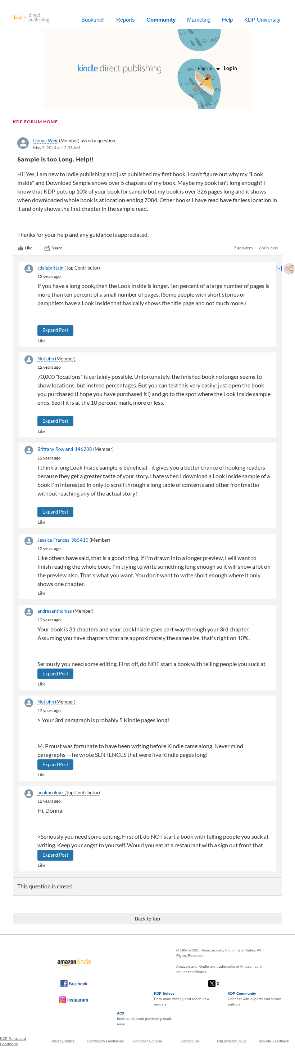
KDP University (262, 20)
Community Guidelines (105, 1041)
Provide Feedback (274, 1041)
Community (161, 20)
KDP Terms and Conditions (13, 1041)
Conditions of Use (147, 1041)
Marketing (198, 20)
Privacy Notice (63, 1041)
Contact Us (190, 1041)
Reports (125, 20)
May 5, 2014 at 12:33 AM (56, 147)
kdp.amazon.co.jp (231, 1041)
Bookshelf (93, 20)
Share (56, 247)
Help (227, 20)
